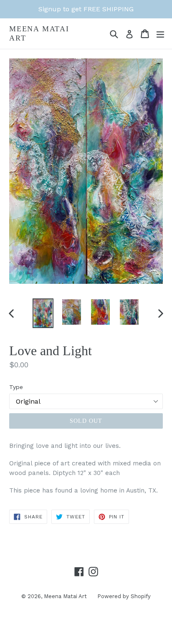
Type (16, 387)
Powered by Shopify (124, 596)
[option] (42, 313)
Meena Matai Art (39, 33)
